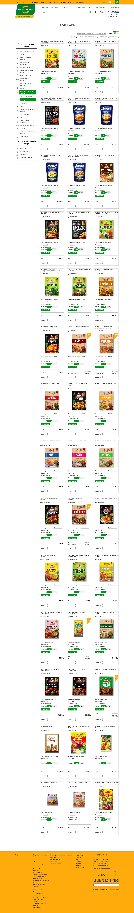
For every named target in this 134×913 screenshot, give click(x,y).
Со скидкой (81, 33)
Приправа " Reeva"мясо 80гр (49, 782)
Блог (50, 2)
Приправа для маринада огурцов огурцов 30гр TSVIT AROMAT (50, 270)
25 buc (53, 819)
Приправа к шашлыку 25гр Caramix (77, 499)
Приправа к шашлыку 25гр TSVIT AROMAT (51, 499)
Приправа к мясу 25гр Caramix (50, 384)
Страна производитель (88, 37)
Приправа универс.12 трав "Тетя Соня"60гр (78, 613)
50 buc (53, 135)
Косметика (53, 861)
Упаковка (103, 37)
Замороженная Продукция (40, 865)
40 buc (53, 78)
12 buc (108, 819)
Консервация (37, 907)
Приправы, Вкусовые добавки (49, 21)
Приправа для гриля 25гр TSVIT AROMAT (50, 213)
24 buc (81, 649)
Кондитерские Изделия (40, 867)
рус (104, 2)
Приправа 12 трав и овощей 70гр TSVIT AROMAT (51, 42)
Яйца (34, 896)
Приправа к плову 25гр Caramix (105, 384)
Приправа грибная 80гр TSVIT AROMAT (104, 156)
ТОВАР (73, 37)
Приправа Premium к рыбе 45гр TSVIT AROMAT (50, 156)
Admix (117, 889)
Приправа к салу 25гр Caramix (78, 441)
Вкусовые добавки (27, 96)
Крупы (34, 861)
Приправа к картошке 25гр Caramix (104, 270)
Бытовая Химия (55, 859)
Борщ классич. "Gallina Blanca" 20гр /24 (78, 727)
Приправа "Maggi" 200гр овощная (106, 782)
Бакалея (35, 901)
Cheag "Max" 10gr (46, 726)
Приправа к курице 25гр (48, 327)
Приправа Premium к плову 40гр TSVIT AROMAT (105, 99)
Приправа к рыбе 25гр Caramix (50, 441)
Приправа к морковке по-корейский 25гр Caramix (103, 327)
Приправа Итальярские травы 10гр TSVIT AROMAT (79, 270)
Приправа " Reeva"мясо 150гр (77, 782)
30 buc (108, 192)
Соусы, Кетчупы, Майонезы (41, 898)
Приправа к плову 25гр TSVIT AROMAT (77, 384)
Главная (17, 21)
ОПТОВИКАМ (100, 7)
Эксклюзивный (101, 33)
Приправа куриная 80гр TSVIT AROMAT (50, 556)
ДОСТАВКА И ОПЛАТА (82, 7)
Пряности (24, 103)
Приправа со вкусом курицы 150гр (105, 727)
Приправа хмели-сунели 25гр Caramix (105, 613)
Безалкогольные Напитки (40, 863)
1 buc (49, 78)
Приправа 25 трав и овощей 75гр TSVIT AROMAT (79, 42)
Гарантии (56, 2)
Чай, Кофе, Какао (38, 894)
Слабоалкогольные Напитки (41, 880)
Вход (16, 2)
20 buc (81, 135)
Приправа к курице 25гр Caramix (79, 327)
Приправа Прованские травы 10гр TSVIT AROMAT (79, 556)
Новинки (90, 33)
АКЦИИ (66, 7)
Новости (43, 2)
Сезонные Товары (55, 863)
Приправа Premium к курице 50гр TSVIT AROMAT (79, 99)
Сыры (34, 888)
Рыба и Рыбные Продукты (40, 874)
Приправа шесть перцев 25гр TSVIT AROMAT (77, 670)
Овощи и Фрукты (38, 872)
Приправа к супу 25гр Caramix (105, 441)
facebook (110, 2)
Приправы (24, 100)
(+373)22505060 (107, 12)
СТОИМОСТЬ (113, 37)
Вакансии (71, 2)
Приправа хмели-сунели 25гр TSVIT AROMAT (50, 670)
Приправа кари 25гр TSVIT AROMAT (106, 498)
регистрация (23, 2)
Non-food (53, 857)
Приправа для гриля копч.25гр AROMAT (78, 213)
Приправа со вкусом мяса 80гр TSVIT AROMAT (51, 613)
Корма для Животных (39, 899)
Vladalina (25, 8)
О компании (35, 2)
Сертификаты (80, 2)
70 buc (108, 706)
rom (101, 2)
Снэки (34, 882)
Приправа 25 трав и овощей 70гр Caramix (106, 42)
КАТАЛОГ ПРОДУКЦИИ (50, 7)
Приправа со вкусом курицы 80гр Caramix (106, 556)
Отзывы (63, 2)
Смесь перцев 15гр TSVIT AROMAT (105, 669)
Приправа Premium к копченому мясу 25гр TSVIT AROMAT (51, 99)
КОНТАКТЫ (115, 7)
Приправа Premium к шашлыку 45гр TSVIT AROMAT (78, 156)
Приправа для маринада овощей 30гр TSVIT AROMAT (106, 213)
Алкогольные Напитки (39, 859)
